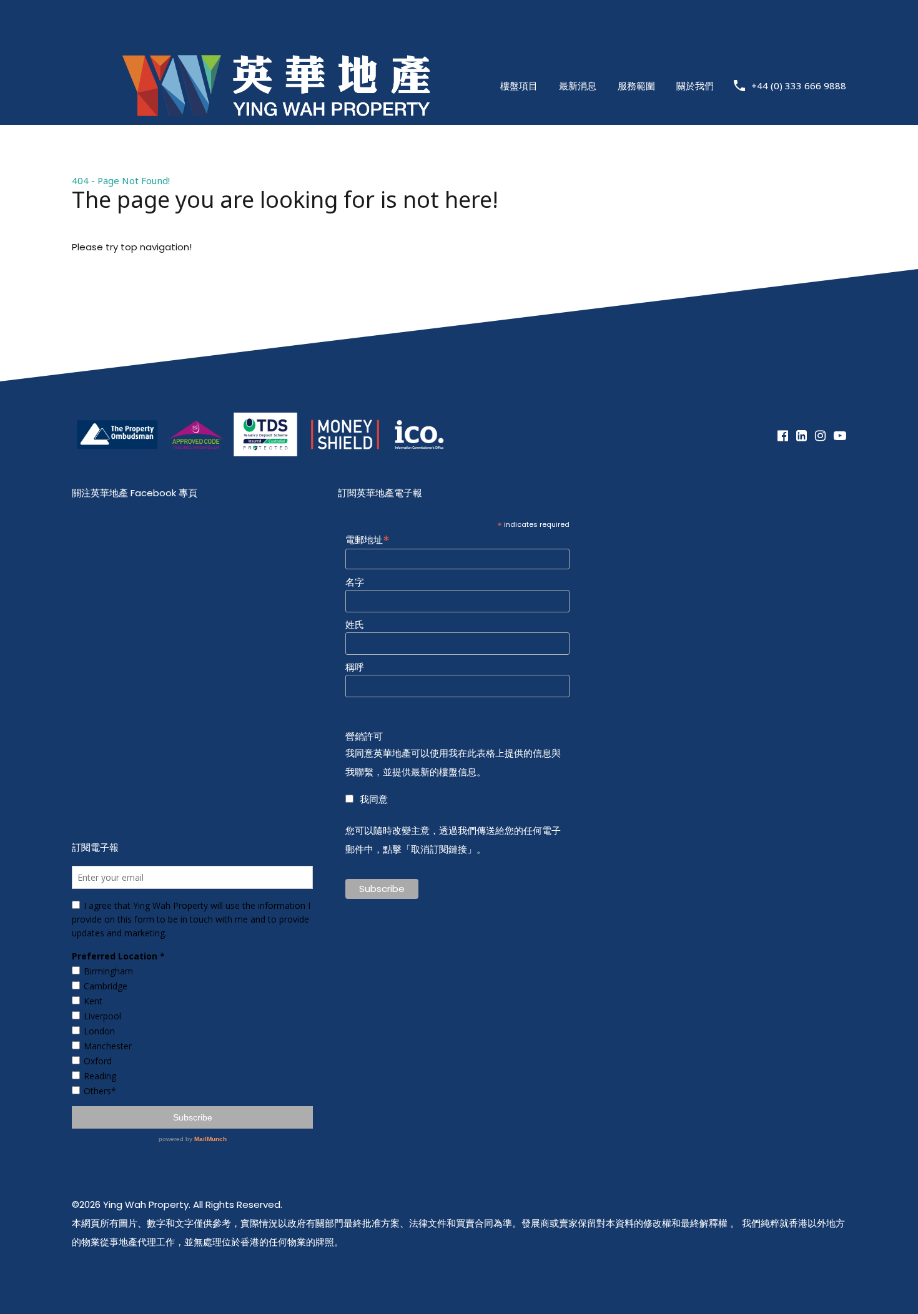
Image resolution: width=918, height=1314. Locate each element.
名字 (354, 582)
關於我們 (695, 85)
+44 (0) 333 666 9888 (798, 85)
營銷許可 (364, 736)
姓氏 (354, 624)
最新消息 (577, 85)
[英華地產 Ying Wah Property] (276, 149)
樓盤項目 (519, 85)
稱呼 (354, 667)
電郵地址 (367, 539)
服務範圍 (636, 85)
